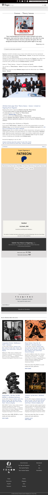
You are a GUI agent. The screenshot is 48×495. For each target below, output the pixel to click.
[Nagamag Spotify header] (28, 1)
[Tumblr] (27, 297)
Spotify (18, 142)
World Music (20, 166)
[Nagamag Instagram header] (25, 1)
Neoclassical (5, 166)
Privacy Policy (34, 493)
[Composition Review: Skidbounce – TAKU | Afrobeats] (12, 330)
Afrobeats (9, 142)
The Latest (22, 142)
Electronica (31, 166)
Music (15, 142)
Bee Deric (35, 401)
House (25, 166)
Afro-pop (31, 349)
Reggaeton (30, 350)
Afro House (38, 400)
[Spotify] (11, 470)
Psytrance (43, 166)
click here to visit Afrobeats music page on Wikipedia (23, 127)
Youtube (29, 142)
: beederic (29, 418)
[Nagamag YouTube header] (23, 1)
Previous (5, 146)
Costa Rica (40, 349)
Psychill (37, 166)
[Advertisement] (24, 8)
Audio (13, 142)
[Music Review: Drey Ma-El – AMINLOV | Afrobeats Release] (35, 330)
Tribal (42, 403)
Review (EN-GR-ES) (11, 143)
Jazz (14, 166)
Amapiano (4, 349)
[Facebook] (16, 297)
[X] (18, 297)
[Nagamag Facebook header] (18, 1)
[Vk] (30, 297)
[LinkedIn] (23, 297)
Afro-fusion (27, 349)
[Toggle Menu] (45, 5)
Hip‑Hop (31, 168)
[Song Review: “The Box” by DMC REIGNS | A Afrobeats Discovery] (12, 382)
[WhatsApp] (25, 297)
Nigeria (14, 401)
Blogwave (22, 168)
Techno (16, 168)
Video (26, 142)
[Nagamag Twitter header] (20, 1)
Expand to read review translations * (13, 49)
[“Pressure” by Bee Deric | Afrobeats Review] (35, 382)
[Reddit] (20, 297)
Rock (27, 168)
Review (8, 349)
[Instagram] (6, 470)
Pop (5, 143)
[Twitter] (9, 470)
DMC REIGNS (9, 401)
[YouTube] (14, 470)
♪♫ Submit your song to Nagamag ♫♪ (38, 1)
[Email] (32, 297)
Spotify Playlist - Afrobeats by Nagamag (23, 143)
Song (26, 348)
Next (43, 146)
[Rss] (9, 472)
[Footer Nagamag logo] (8, 462)
